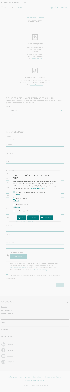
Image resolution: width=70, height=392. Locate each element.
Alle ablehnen (33, 218)
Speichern (21, 218)
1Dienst (16, 201)
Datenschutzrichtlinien (38, 188)
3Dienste (16, 194)
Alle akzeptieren (46, 218)
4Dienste (16, 207)
